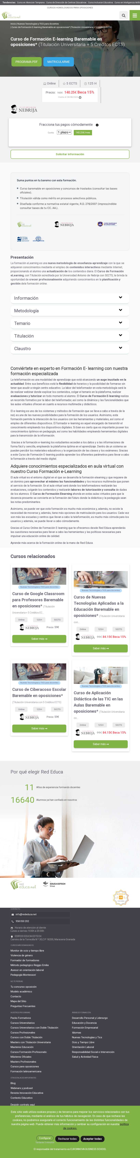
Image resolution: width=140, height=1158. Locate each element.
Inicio (13, 23)
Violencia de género (22, 955)
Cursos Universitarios (23, 1022)
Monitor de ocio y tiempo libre (27, 950)
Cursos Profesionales (23, 1032)
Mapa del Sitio (18, 1001)
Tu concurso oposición (24, 986)
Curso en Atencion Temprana (31, 2)
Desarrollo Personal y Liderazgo (90, 1017)
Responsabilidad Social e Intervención (93, 1052)
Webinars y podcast (22, 1088)
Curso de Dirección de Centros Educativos (66, 2)
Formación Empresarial (85, 1027)
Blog (13, 1083)
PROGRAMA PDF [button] (27, 62)
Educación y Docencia (84, 1022)
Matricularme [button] (58, 62)
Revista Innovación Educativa (27, 1092)
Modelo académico (21, 991)
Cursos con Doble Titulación (26, 1037)
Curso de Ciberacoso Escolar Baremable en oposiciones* (39, 695)
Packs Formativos (21, 1017)
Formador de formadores (25, 960)
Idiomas (76, 1032)
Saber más (38, 638)
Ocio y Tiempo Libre (83, 1042)
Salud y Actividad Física (85, 1056)
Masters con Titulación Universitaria (31, 1042)
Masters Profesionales (23, 1061)
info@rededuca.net (26, 914)
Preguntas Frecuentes (23, 1006)
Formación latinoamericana (26, 1071)
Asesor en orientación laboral (27, 970)
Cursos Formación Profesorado (29, 1052)
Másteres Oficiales (21, 1056)
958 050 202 (22, 921)
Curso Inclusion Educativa (100, 2)
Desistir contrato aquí (23, 1104)
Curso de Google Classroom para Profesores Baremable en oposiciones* (38, 602)
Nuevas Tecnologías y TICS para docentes (38, 23)
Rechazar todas (67, 1138)
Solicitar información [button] (70, 154)
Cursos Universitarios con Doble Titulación (34, 1027)
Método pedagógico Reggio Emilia (30, 965)
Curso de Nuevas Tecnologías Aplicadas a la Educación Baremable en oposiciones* (99, 609)
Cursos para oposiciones (25, 1066)
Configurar (45, 1138)
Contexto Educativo (22, 1097)
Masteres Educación (22, 1047)
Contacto (16, 996)
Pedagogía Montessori (23, 974)
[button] (70, 298)
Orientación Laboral (83, 1047)
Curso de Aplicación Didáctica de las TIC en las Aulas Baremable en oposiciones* (99, 705)
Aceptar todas (92, 1138)
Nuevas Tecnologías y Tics (87, 1037)
